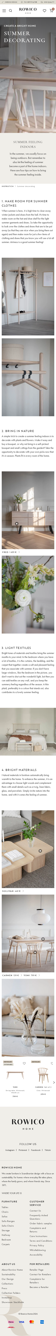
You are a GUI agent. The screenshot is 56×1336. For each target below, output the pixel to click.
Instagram (10, 1150)
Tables (5, 1207)
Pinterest (23, 1150)
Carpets (6, 1244)
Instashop (7, 1297)
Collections (7, 1283)
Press (4, 1288)
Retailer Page (37, 1269)
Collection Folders (11, 1292)
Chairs (5, 1211)
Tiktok (48, 1150)
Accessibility (36, 1254)
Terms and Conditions (41, 1240)
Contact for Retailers (40, 1274)
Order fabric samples (41, 1223)
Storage (6, 1230)
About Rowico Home (12, 1269)
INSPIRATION (8, 186)
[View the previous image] (2, 1082)
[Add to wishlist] (24, 1063)
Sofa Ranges (8, 1221)
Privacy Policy (37, 1245)
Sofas (4, 1216)
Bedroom (6, 1239)
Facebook (35, 1150)
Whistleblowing (38, 1250)
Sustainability (8, 1274)
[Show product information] (17, 524)
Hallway (6, 1235)
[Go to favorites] (44, 11)
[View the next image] (54, 1082)
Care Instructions (38, 1236)
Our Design (8, 1279)
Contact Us (35, 1210)
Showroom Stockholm (13, 1302)
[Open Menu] (4, 11)
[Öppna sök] (10, 11)
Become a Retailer (39, 1287)
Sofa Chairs (8, 1225)
